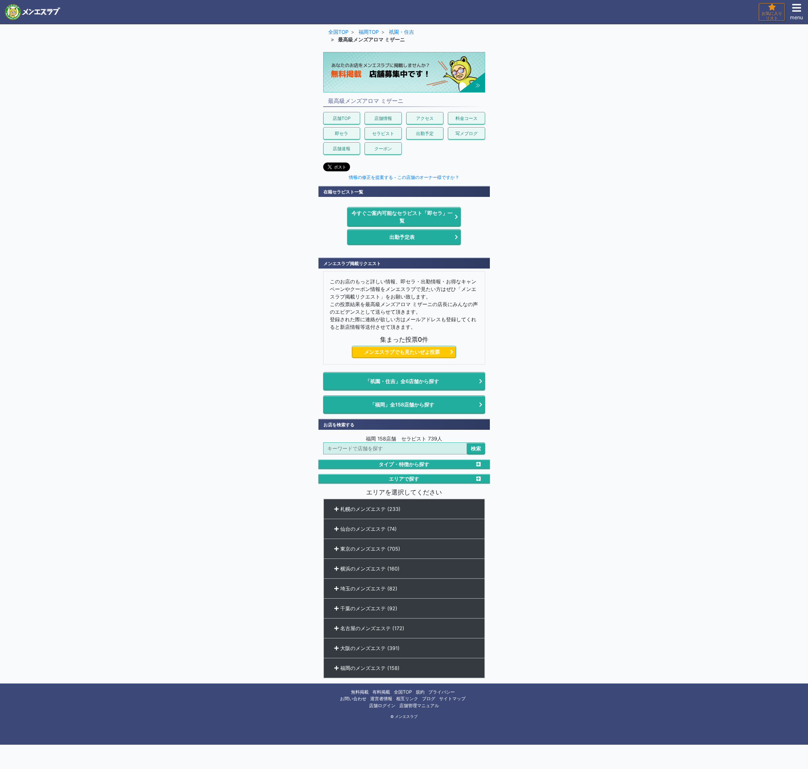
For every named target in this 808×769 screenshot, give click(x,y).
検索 (476, 448)
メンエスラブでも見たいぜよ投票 (402, 352)
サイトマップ (452, 698)
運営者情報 (381, 698)
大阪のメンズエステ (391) (369, 648)
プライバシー (441, 692)
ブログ (428, 698)
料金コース (466, 118)
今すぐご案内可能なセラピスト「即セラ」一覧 (402, 217)
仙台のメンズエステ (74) (368, 529)
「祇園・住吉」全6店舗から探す (402, 381)
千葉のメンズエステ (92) (368, 608)
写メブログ (466, 133)
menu (796, 17)
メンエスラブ (406, 716)
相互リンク (407, 698)
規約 (420, 692)
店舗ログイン (382, 705)
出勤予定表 (402, 237)
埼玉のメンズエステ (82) (368, 588)
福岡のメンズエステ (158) (369, 668)
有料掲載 (381, 692)
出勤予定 (425, 133)
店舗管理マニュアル (419, 705)
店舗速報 (341, 148)
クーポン (383, 148)
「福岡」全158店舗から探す (402, 404)
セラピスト (383, 133)
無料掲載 (360, 692)
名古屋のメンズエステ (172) (371, 628)
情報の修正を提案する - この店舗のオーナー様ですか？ (404, 177)
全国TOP (403, 692)
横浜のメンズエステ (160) (369, 568)
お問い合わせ (353, 698)
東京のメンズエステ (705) (369, 549)
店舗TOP (342, 118)
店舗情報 (383, 118)
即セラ (341, 133)
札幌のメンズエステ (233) (370, 509)
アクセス (425, 118)
